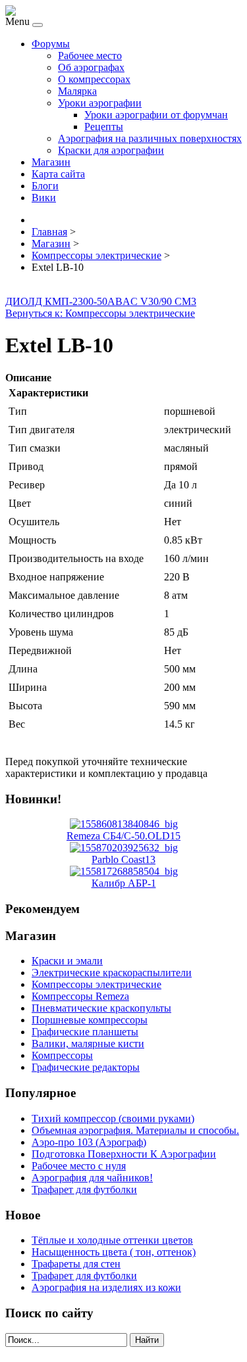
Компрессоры (62, 1055)
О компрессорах (94, 79)
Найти (147, 1340)
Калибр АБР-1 (124, 883)
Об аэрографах (91, 67)
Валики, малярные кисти (88, 1043)
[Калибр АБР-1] (124, 871)
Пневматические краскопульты (101, 1008)
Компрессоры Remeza (80, 996)
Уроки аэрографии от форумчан (156, 114)
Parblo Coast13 (123, 859)
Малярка (77, 91)
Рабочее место (90, 55)
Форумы (51, 43)
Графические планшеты (85, 1031)
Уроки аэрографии (100, 102)
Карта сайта (58, 173)
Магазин (51, 162)
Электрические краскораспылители (112, 972)
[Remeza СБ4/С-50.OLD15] (124, 824)
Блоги (45, 185)
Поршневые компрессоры (90, 1019)
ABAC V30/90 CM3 (151, 301)
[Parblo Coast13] (124, 847)
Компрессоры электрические (96, 984)
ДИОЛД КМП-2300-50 (56, 301)
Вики (44, 197)
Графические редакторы (86, 1067)
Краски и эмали (67, 960)
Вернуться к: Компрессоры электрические (100, 313)
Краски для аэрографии (111, 150)
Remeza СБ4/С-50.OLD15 (123, 835)
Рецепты (103, 126)
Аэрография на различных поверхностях (150, 138)
